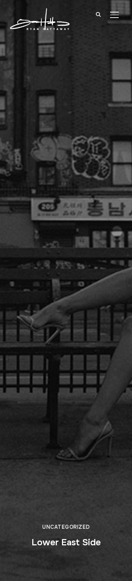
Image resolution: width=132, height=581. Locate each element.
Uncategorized (66, 527)
